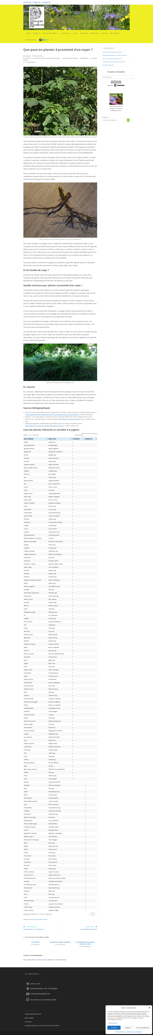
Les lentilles (35, 942)
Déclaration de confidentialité (134, 1032)
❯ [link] (95, 914)
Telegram (37, 2)
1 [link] (92, 914)
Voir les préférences (143, 1028)
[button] (149, 1008)
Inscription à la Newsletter (116, 72)
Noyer (45, 919)
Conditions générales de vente (33, 1014)
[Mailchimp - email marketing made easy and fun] (116, 85)
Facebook (27, 2)
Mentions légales (29, 1018)
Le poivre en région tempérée (60, 942)
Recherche (105, 117)
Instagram (46, 2)
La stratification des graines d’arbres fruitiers (85, 943)
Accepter (114, 1028)
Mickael (28, 56)
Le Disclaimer (28, 1022)
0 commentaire (30, 62)
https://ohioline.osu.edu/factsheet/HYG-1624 (71, 419)
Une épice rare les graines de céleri (112, 52)
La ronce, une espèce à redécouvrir (112, 58)
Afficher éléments (31, 435)
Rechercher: (78, 435)
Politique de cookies (120, 1032)
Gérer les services (112, 1023)
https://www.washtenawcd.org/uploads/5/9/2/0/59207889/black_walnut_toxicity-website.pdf (52, 414)
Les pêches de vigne (108, 65)
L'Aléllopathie (84, 58)
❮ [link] (89, 914)
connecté (39, 960)
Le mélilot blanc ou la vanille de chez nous (114, 62)
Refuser (128, 1028)
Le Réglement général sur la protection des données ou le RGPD (42, 1025)
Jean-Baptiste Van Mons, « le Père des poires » (115, 55)
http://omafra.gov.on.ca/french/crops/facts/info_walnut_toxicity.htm (44, 426)
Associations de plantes (70, 58)
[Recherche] (128, 120)
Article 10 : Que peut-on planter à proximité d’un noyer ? (43, 58)
